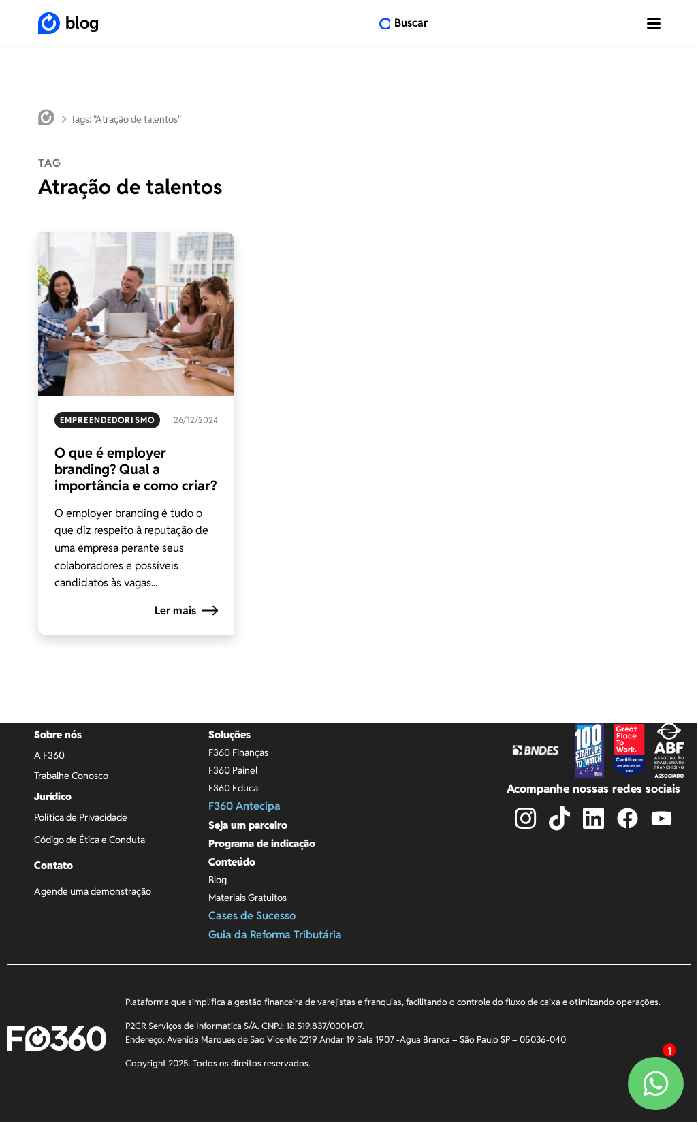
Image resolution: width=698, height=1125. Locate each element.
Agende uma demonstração (92, 891)
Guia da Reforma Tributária (275, 935)
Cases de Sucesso (252, 915)
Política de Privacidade (80, 817)
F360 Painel (232, 770)
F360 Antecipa (244, 806)
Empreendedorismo (107, 420)
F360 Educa (233, 788)
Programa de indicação (261, 843)
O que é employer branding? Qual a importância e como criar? (135, 469)
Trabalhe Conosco (71, 776)
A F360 (49, 755)
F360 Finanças (238, 752)
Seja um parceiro (247, 825)
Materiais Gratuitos (247, 897)
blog (82, 22)
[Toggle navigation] (654, 23)
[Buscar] (384, 23)
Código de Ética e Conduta (89, 840)
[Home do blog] (46, 119)
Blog (217, 880)
